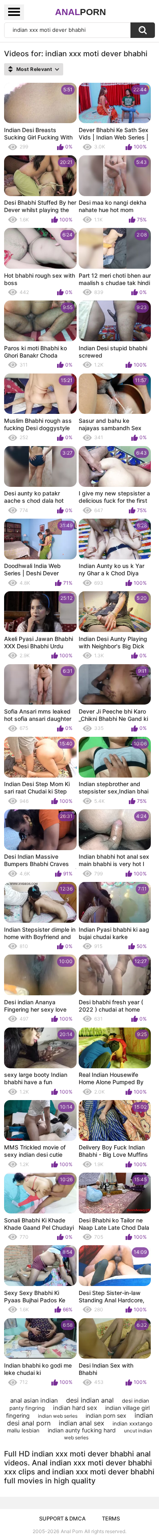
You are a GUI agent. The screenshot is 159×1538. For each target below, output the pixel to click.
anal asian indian (34, 1400)
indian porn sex (106, 1415)
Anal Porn (72, 1531)
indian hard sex (75, 1408)
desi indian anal (90, 1400)
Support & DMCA (62, 1518)
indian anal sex (81, 1423)
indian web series (57, 1416)
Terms (111, 1518)
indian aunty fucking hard (82, 1430)
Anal (80, 12)
